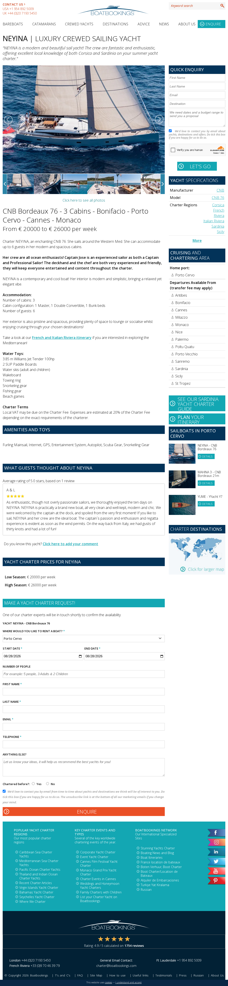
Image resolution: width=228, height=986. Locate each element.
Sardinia (218, 226)
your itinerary (191, 419)
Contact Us (13, 4)
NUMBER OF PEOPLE (17, 666)
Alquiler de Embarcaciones (160, 880)
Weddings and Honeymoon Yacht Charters (99, 885)
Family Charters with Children (101, 892)
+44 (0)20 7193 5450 (22, 13)
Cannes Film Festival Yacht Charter (99, 863)
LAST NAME (12, 702)
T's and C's (62, 975)
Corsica (218, 204)
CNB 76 (218, 197)
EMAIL (8, 719)
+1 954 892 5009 (21, 9)
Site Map (96, 975)
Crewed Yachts (79, 24)
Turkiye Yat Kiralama (155, 885)
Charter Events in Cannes (98, 879)
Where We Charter (32, 901)
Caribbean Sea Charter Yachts (35, 854)
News (164, 24)
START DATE (12, 648)
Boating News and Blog (157, 853)
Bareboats (13, 24)
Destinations (115, 24)
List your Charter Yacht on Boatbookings (98, 899)
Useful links (140, 975)
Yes (39, 784)
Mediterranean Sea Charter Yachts (38, 863)
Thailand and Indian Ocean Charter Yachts (38, 876)
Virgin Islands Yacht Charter (38, 887)
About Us (186, 24)
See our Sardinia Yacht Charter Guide (198, 403)
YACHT (7, 623)
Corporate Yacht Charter (97, 852)
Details (207, 456)
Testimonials (163, 975)
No (52, 784)
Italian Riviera (213, 221)
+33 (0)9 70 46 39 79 (45, 966)
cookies (108, 982)
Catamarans (44, 24)
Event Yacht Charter (94, 857)
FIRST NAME (12, 684)
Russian (146, 889)
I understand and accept (128, 982)
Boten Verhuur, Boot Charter (161, 867)
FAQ (80, 975)
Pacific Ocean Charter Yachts (39, 869)
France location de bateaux (160, 862)
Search (222, 5)
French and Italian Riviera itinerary (62, 337)
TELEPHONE (12, 737)
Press (182, 975)
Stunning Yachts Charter (158, 848)
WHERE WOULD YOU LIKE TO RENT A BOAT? (34, 631)
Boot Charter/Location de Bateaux (159, 873)
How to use (117, 975)
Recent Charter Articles (35, 883)
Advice (144, 24)
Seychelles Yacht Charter (36, 897)
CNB (220, 190)
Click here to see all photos (84, 200)
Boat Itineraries (152, 857)
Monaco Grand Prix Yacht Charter (98, 872)
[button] (8, 119)
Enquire (213, 24)
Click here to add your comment (70, 543)
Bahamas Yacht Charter (36, 892)
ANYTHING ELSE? (14, 754)
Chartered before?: (16, 784)
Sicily (220, 231)
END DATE (92, 648)
